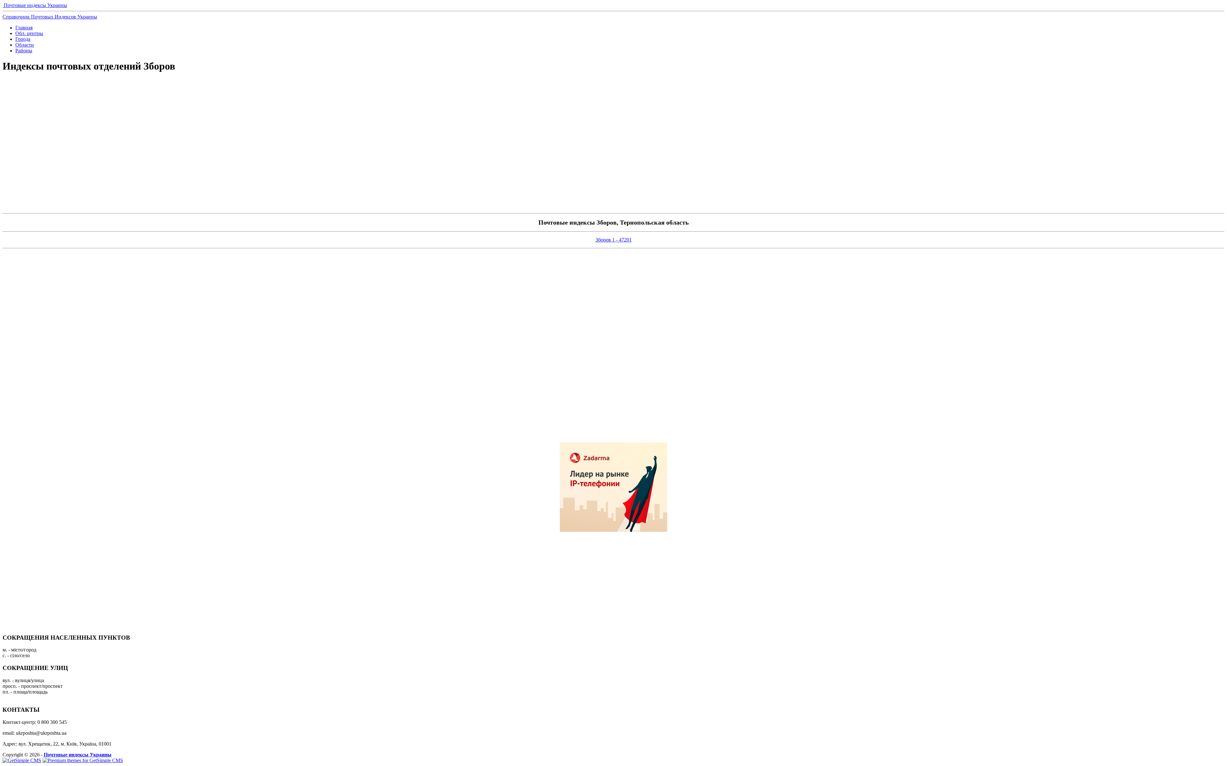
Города (22, 39)
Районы (23, 50)
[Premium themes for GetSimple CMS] (82, 760)
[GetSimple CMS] (22, 760)
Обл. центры (29, 33)
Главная (24, 27)
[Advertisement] (613, 101)
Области (24, 45)
